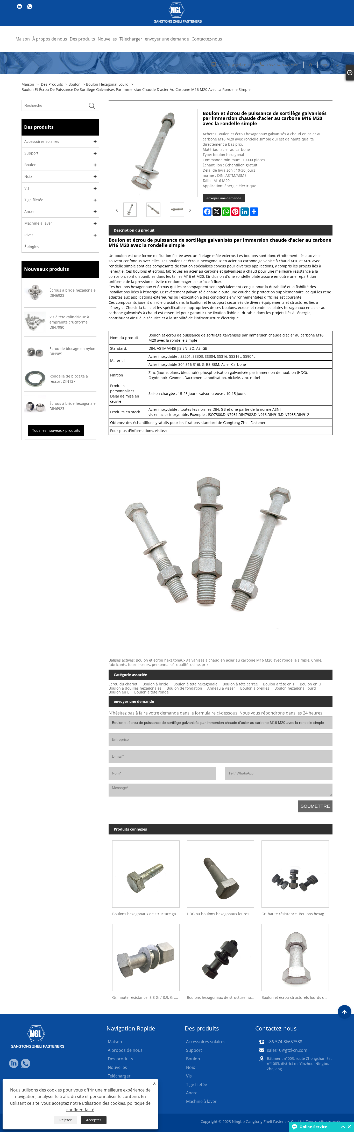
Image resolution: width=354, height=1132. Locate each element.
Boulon (74, 84)
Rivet (28, 234)
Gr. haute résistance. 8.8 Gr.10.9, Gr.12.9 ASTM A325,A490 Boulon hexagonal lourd (147, 997)
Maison (23, 39)
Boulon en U (310, 684)
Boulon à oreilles (254, 688)
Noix (28, 176)
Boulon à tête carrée (240, 684)
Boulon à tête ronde (151, 692)
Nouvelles (107, 39)
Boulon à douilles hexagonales (135, 688)
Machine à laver (38, 223)
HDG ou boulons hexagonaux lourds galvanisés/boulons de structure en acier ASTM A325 (222, 913)
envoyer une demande (167, 39)
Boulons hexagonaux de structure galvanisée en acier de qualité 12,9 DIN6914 (147, 913)
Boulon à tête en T (279, 684)
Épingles (31, 246)
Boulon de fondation (184, 688)
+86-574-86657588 (282, 64)
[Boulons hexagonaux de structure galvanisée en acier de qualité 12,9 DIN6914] (146, 872)
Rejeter (65, 1119)
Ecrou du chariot (123, 684)
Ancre (29, 211)
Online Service (313, 1126)
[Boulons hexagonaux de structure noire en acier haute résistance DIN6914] (220, 955)
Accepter (93, 1119)
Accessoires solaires (41, 141)
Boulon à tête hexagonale (195, 684)
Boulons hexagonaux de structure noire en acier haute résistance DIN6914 (222, 997)
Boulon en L (119, 692)
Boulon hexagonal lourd (107, 84)
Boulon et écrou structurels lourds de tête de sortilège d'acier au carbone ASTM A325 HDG (296, 997)
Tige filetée (33, 199)
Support (31, 153)
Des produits (82, 39)
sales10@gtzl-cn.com (236, 64)
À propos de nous (49, 39)
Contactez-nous (207, 39)
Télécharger (130, 39)
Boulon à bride (155, 684)
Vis (26, 188)
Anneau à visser (221, 688)
